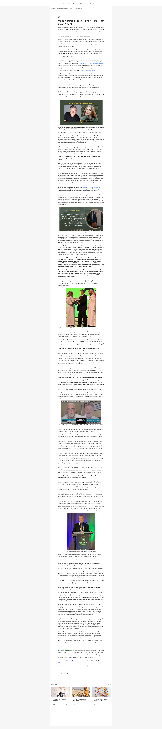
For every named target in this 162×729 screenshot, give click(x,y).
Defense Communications (62, 8)
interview (60, 665)
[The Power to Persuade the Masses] (60, 692)
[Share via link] (67, 673)
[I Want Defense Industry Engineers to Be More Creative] (101, 692)
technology (80, 665)
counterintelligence (97, 665)
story (74, 665)
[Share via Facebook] (58, 673)
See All (109, 684)
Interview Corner (78, 8)
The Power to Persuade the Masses (59, 699)
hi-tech (85, 665)
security (70, 665)
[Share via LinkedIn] (64, 673)
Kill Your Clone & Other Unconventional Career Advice (80, 699)
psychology (90, 665)
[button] (109, 8)
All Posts (53, 8)
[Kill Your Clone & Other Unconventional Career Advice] (81, 692)
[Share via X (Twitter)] (61, 673)
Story (71, 8)
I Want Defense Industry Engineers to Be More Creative (100, 699)
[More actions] (103, 17)
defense (65, 665)
